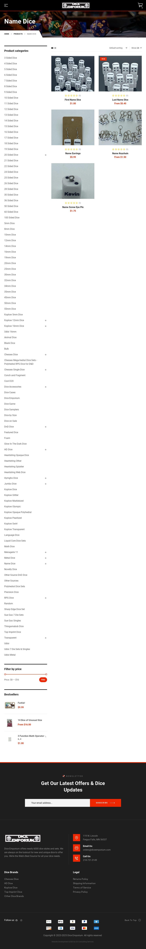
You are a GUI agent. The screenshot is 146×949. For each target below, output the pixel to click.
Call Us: (87, 856)
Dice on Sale (10, 421)
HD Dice (8, 449)
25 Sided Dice (11, 177)
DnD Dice (9, 426)
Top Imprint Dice (12, 632)
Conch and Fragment (14, 375)
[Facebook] (17, 920)
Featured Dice (11, 432)
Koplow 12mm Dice (14, 320)
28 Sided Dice (11, 189)
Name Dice (9, 563)
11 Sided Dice (11, 103)
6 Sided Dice (10, 75)
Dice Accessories (12, 386)
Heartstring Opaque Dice (16, 455)
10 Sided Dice (11, 97)
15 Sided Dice (11, 126)
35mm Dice (10, 291)
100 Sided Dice (11, 217)
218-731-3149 (90, 860)
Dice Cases (9, 392)
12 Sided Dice (11, 109)
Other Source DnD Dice (15, 575)
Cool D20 (9, 381)
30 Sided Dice (11, 194)
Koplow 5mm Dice (13, 314)
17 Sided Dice (11, 137)
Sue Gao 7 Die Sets (14, 615)
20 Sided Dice (11, 154)
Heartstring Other (12, 461)
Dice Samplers (11, 409)
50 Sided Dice (11, 206)
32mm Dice (10, 280)
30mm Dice (10, 274)
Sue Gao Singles (12, 620)
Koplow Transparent (14, 529)
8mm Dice (9, 229)
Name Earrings (73, 153)
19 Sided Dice (11, 149)
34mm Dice (10, 286)
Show (133, 48)
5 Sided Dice (10, 69)
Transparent (10, 637)
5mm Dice (9, 223)
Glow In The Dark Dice (15, 443)
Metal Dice (9, 558)
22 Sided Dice (11, 166)
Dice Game (9, 403)
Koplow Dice (10, 489)
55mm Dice (10, 308)
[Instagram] (21, 920)
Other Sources (11, 580)
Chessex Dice (11, 354)
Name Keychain (120, 153)
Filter (43, 680)
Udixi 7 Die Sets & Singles (17, 649)
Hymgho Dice (11, 478)
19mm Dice (10, 257)
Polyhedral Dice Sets (14, 586)
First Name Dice (73, 99)
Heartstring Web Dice (14, 472)
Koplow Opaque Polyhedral (18, 512)
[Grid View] (52, 48)
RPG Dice (9, 597)
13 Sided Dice (11, 115)
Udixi (6, 643)
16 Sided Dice (11, 132)
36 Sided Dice (11, 200)
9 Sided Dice (10, 92)
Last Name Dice (120, 99)
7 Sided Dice (10, 80)
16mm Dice (10, 251)
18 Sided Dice (11, 143)
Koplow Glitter (11, 495)
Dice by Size (10, 415)
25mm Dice (10, 269)
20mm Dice (10, 263)
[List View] (55, 48)
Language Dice (11, 535)
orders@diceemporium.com (97, 849)
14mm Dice (10, 246)
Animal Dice (10, 337)
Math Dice (9, 546)
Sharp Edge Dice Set (14, 609)
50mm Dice (10, 303)
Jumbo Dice (10, 483)
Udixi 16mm (10, 331)
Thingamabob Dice (14, 626)
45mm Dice (10, 297)
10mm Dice (10, 234)
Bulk (6, 348)
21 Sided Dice (11, 160)
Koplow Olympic (12, 506)
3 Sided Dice (10, 57)
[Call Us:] (76, 858)
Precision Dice (11, 592)
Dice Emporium (12, 398)
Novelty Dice (10, 569)
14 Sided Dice (11, 120)
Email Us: (88, 846)
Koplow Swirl (10, 523)
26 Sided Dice (11, 183)
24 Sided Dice (11, 172)
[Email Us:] (76, 847)
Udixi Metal (10, 654)
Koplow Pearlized (13, 518)
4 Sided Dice (10, 63)
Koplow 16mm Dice (14, 326)
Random (8, 603)
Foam (7, 438)
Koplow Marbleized (14, 500)
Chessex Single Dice (14, 369)
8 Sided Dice (10, 86)
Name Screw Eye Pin (73, 207)
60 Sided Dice (11, 212)
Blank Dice (9, 343)
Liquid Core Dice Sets (15, 540)
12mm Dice (10, 240)
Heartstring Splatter (14, 466)
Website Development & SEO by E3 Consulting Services (73, 942)
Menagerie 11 (11, 552)
